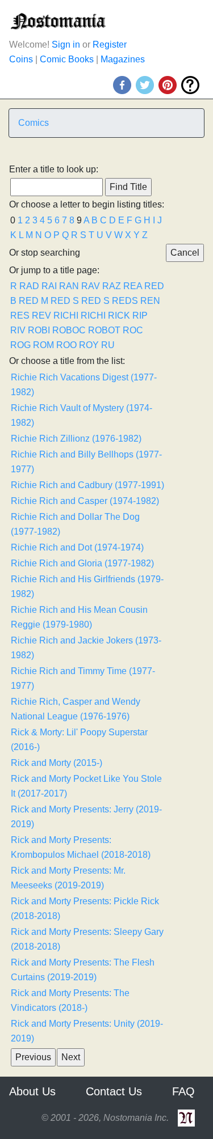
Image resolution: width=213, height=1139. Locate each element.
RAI (49, 286)
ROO (66, 345)
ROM (43, 345)
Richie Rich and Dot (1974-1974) (77, 547)
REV (41, 315)
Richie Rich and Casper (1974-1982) (85, 501)
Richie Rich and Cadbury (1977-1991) (87, 485)
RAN (69, 286)
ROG (20, 345)
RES (20, 315)
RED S (65, 301)
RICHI (65, 315)
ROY (89, 345)
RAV (90, 286)
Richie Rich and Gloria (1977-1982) (82, 563)
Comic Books (67, 59)
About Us (32, 1091)
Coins (21, 59)
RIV (18, 330)
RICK (119, 315)
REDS (125, 301)
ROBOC (69, 330)
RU (108, 345)
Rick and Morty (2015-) (56, 763)
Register (110, 44)
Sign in (66, 44)
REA (132, 286)
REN (150, 301)
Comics (33, 123)
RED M (33, 301)
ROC (133, 330)
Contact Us (114, 1091)
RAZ (111, 286)
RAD (29, 286)
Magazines (123, 59)
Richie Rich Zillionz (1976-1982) (76, 438)
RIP (140, 315)
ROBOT (104, 330)
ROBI (39, 330)
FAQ (183, 1091)
